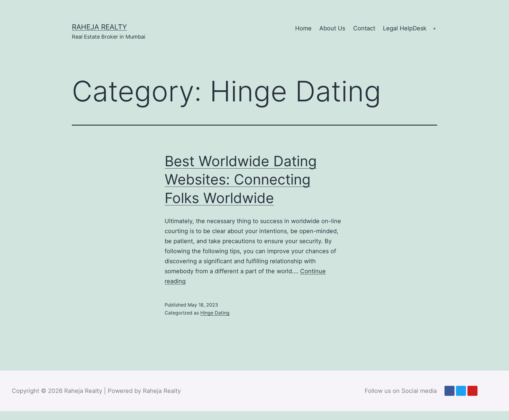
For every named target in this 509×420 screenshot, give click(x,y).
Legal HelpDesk (405, 28)
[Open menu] (434, 28)
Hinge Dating (214, 313)
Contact (364, 28)
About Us (332, 28)
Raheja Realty (99, 27)
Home (303, 28)
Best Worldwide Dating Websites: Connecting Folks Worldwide (241, 179)
